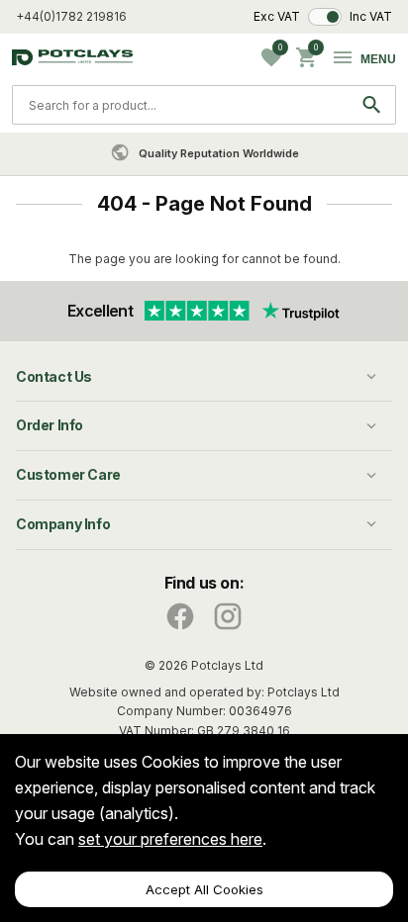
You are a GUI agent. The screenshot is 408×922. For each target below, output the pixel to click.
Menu (378, 59)
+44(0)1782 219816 (71, 16)
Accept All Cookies (204, 889)
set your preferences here (170, 839)
